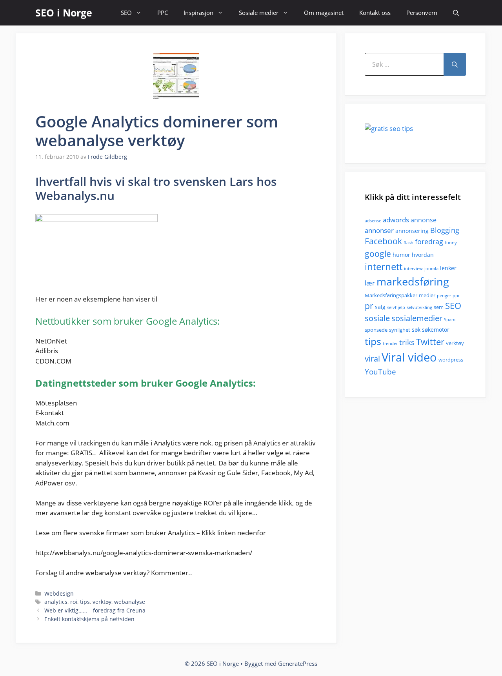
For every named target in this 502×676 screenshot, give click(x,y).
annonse (424, 220)
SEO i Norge (63, 12)
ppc (456, 295)
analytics (55, 601)
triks (407, 342)
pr (369, 305)
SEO (126, 12)
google (378, 253)
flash (408, 242)
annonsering (412, 230)
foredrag (429, 241)
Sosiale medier (258, 12)
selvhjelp (396, 307)
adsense (373, 221)
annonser (379, 230)
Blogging (444, 230)
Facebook (383, 241)
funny (451, 242)
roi (73, 601)
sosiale (377, 318)
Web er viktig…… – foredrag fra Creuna (95, 610)
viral (372, 358)
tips (85, 601)
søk (416, 329)
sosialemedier (416, 318)
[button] (456, 12)
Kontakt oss (375, 12)
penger (444, 295)
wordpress (450, 359)
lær (370, 282)
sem (439, 307)
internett (383, 266)
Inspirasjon (198, 12)
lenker (448, 268)
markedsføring (412, 281)
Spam (449, 319)
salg (380, 307)
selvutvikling (419, 307)
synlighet (399, 329)
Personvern (421, 12)
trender (390, 343)
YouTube (380, 372)
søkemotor (435, 329)
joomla (431, 268)
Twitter (430, 341)
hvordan (423, 254)
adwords (396, 219)
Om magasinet (324, 12)
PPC (162, 12)
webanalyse (129, 601)
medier (427, 295)
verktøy (102, 601)
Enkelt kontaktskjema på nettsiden (89, 619)
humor (401, 254)
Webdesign (59, 593)
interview (413, 268)
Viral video (409, 357)
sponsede (376, 329)
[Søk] (455, 64)
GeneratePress (297, 663)
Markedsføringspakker (391, 295)
